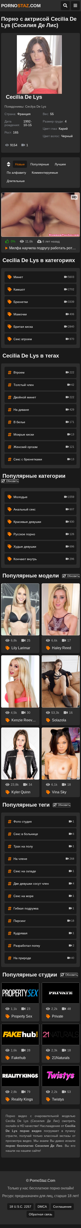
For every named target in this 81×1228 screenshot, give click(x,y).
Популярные (39, 164)
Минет (44, 277)
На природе (44, 958)
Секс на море (44, 896)
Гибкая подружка (44, 908)
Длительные (16, 181)
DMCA (42, 1206)
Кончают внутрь (44, 559)
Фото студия (44, 821)
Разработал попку (44, 945)
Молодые (44, 497)
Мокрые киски (44, 434)
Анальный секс (44, 509)
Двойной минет (44, 397)
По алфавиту (16, 172)
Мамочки (44, 314)
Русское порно (44, 534)
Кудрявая (44, 933)
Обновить (11, 481)
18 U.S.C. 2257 (20, 1206)
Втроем (44, 372)
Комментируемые (45, 172)
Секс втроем (44, 339)
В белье (44, 422)
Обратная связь (40, 1214)
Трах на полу (44, 846)
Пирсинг (44, 921)
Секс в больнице (44, 834)
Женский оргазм (44, 447)
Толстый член (44, 385)
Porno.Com (21, 5)
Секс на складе (44, 871)
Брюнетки (44, 302)
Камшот (44, 289)
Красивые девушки (44, 522)
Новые (20, 164)
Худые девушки (44, 546)
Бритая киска (44, 326)
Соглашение (62, 1206)
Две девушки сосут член (44, 883)
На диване (44, 409)
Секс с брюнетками (44, 459)
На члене (44, 859)
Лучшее (60, 164)
